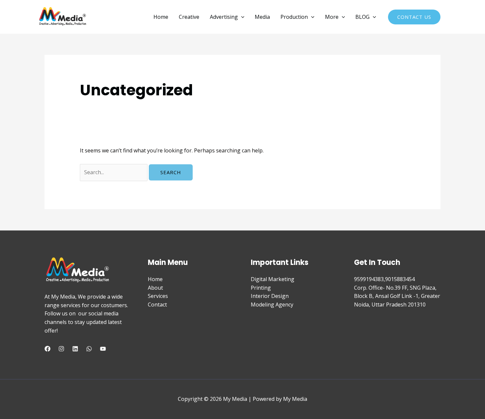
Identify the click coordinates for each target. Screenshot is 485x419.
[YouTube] (103, 349)
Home (160, 16)
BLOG (362, 16)
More (332, 16)
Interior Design (270, 296)
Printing (261, 287)
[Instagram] (61, 349)
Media (262, 16)
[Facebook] (47, 349)
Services (158, 296)
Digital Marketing (272, 279)
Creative (189, 16)
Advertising (224, 16)
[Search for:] (114, 172)
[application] (241, 16)
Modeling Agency (272, 304)
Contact (157, 304)
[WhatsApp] (89, 349)
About (155, 287)
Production (294, 16)
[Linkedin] (75, 349)
